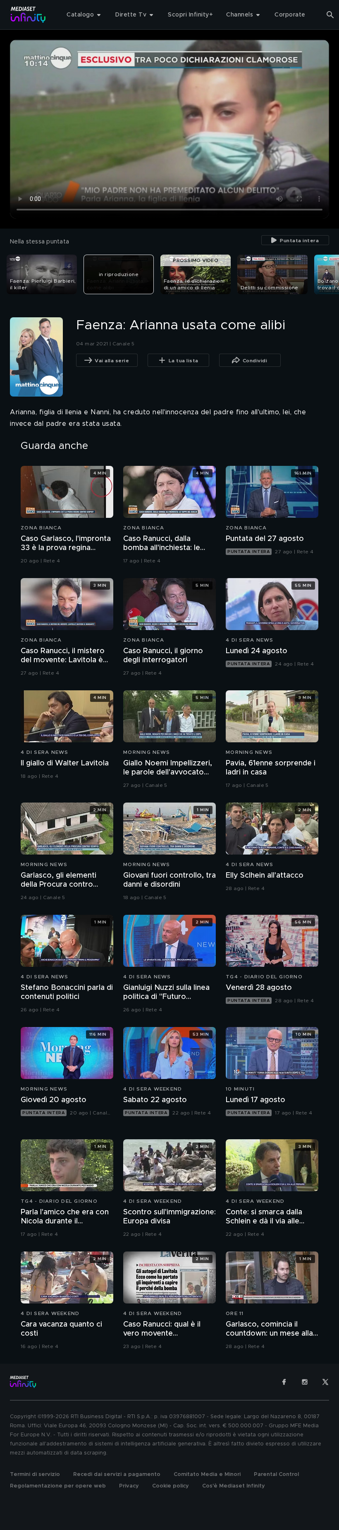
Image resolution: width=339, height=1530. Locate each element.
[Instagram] (304, 1382)
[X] (325, 1382)
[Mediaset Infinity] (28, 14)
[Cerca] (330, 15)
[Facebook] (284, 1382)
